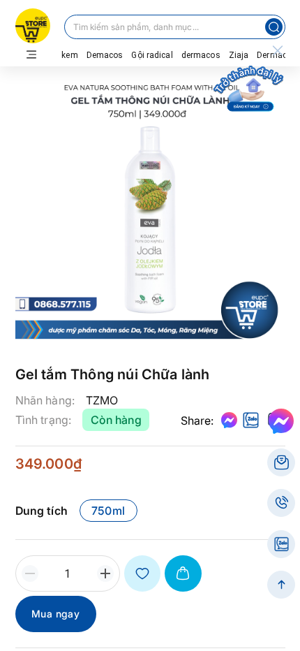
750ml (108, 511)
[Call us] (281, 503)
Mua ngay (55, 614)
